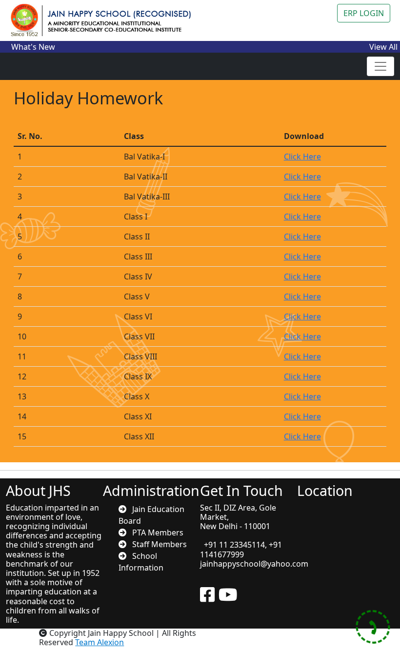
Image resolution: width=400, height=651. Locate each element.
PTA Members (154, 532)
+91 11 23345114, (234, 544)
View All (383, 46)
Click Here (302, 156)
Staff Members (156, 544)
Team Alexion (99, 642)
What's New (33, 46)
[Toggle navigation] (380, 66)
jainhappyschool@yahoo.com (254, 563)
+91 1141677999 (241, 549)
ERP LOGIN (363, 13)
